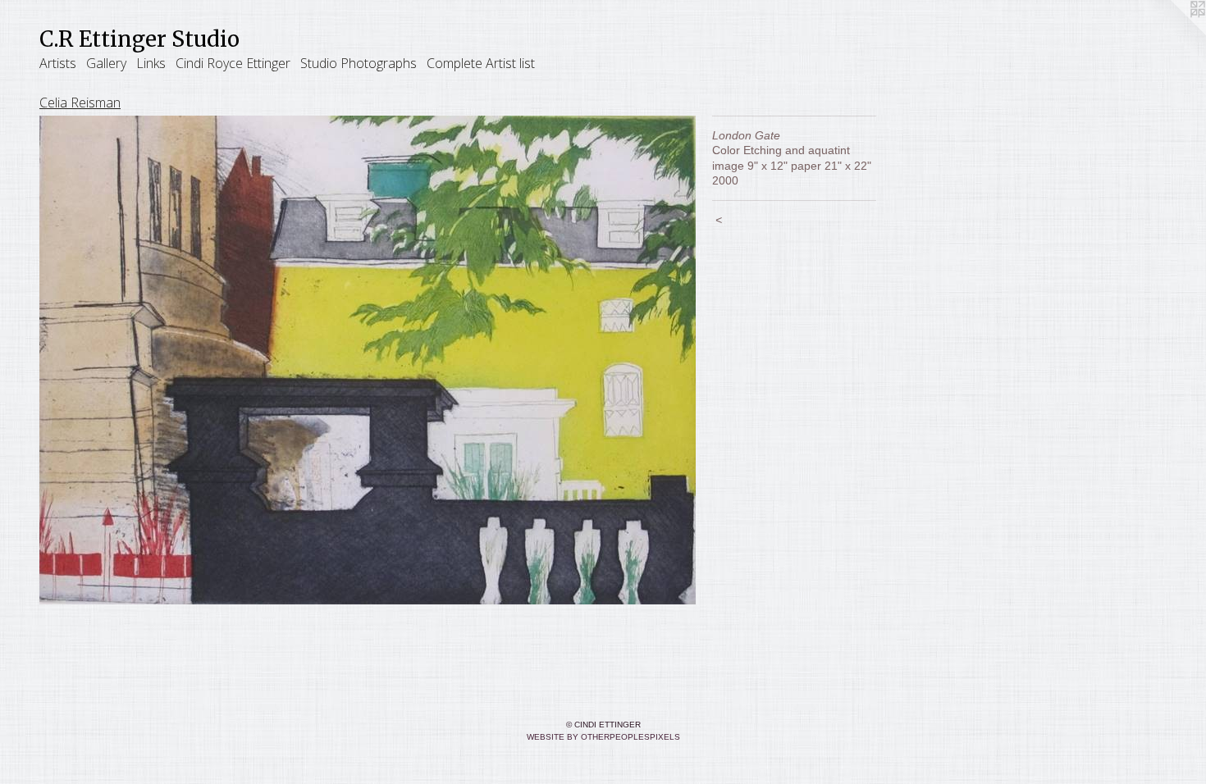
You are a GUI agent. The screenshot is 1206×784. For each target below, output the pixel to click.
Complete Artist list (481, 63)
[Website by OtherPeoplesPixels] (1173, 33)
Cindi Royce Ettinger (233, 63)
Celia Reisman (80, 102)
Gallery (106, 63)
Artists (57, 63)
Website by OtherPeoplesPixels (603, 736)
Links (151, 63)
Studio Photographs (358, 63)
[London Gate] (367, 360)
